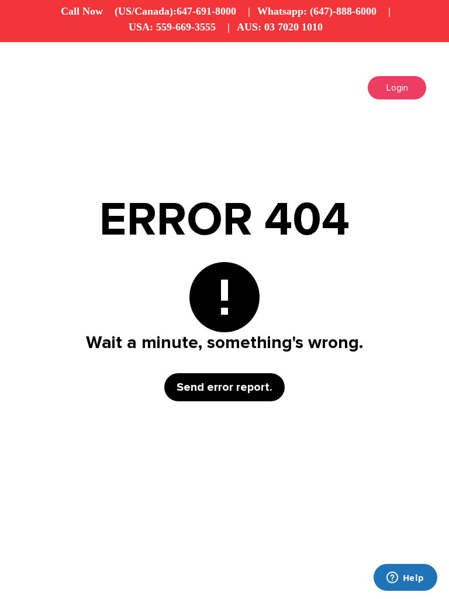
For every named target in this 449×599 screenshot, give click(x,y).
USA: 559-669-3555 (172, 27)
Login (397, 88)
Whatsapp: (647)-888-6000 (317, 11)
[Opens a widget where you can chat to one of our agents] (405, 578)
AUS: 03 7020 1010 (280, 27)
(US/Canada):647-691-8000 (175, 11)
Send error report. (224, 387)
